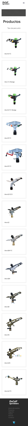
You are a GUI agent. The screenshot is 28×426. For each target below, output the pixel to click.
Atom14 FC (8, 54)
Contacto (11, 417)
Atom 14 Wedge (10, 82)
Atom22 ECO (9, 194)
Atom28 (7, 307)
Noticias (10, 415)
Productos (11, 410)
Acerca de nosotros (14, 408)
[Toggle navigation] (24, 3)
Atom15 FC (8, 138)
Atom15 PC (8, 166)
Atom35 (7, 335)
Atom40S (7, 363)
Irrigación (11, 412)
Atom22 (7, 222)
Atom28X (7, 278)
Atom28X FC (8, 250)
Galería (10, 414)
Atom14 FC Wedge (10, 110)
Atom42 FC (8, 391)
